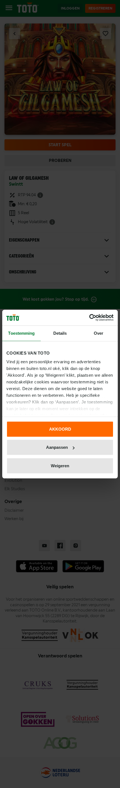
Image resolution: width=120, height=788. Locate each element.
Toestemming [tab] (21, 333)
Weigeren (60, 465)
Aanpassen (57, 447)
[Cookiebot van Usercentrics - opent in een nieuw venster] (89, 317)
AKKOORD (60, 428)
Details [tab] (60, 333)
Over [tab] (98, 333)
